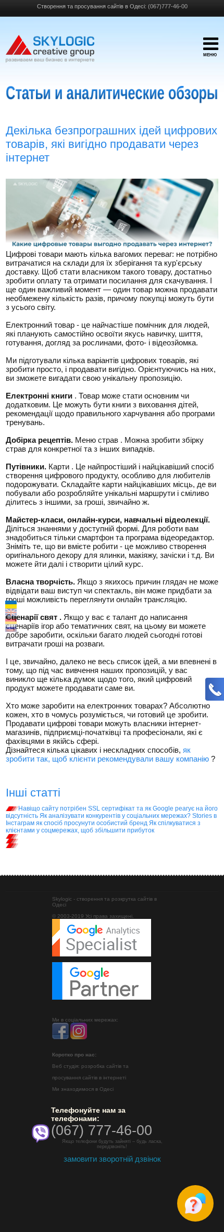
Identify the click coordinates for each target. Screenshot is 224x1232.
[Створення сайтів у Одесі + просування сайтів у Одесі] (50, 53)
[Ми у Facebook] (60, 1037)
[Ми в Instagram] (78, 1037)
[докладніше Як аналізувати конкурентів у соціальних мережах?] (12, 836)
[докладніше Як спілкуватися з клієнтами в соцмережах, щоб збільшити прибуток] (12, 845)
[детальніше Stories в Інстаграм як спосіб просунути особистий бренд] (12, 840)
